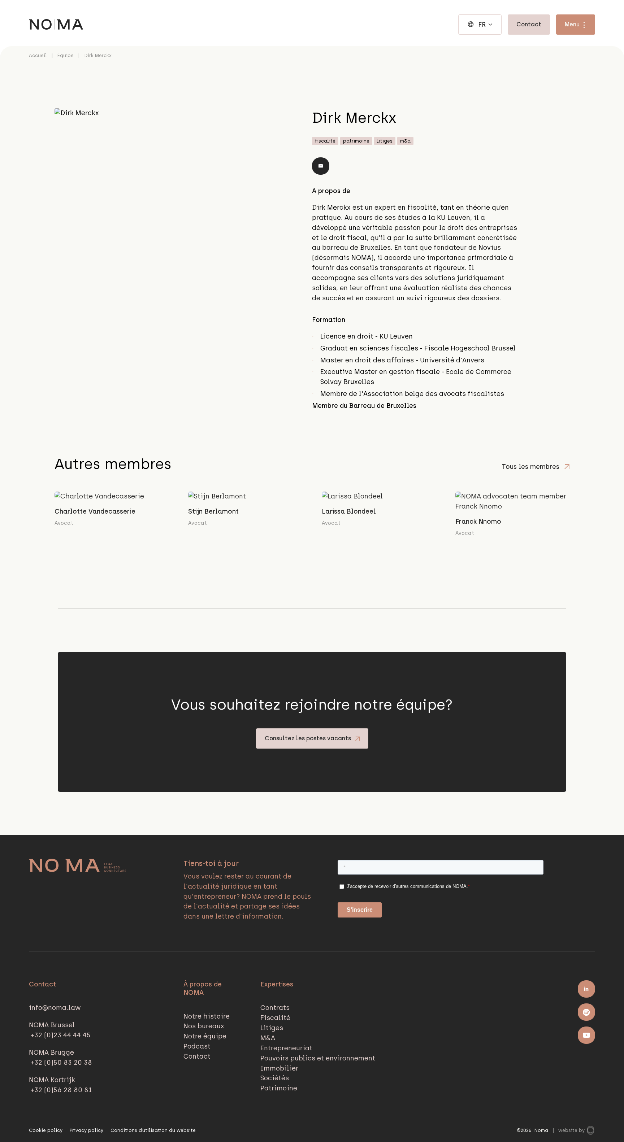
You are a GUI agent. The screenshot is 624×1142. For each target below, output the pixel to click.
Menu (572, 24)
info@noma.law (55, 1008)
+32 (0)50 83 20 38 (61, 1063)
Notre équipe (204, 1036)
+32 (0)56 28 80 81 (61, 1090)
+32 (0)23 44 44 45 (61, 1035)
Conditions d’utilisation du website (153, 1130)
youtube (586, 1035)
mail (320, 166)
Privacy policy (86, 1130)
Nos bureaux (203, 1026)
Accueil (38, 55)
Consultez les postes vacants (308, 738)
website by (572, 1130)
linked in (586, 989)
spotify (586, 1012)
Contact (528, 24)
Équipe (65, 55)
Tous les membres (530, 467)
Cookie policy (45, 1130)
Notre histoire (206, 1016)
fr (482, 25)
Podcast (197, 1046)
